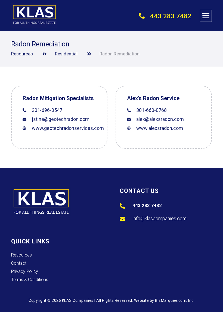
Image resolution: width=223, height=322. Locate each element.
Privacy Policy (24, 272)
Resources (21, 255)
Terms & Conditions (29, 280)
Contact (18, 263)
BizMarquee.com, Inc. (174, 300)
